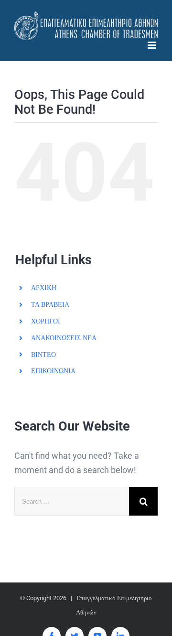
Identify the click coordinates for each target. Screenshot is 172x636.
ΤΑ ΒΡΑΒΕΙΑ (50, 304)
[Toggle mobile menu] (153, 45)
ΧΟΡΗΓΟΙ (45, 321)
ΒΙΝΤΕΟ (43, 354)
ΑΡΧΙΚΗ (43, 287)
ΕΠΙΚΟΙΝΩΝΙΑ (53, 371)
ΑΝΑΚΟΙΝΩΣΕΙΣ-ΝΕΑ (64, 338)
